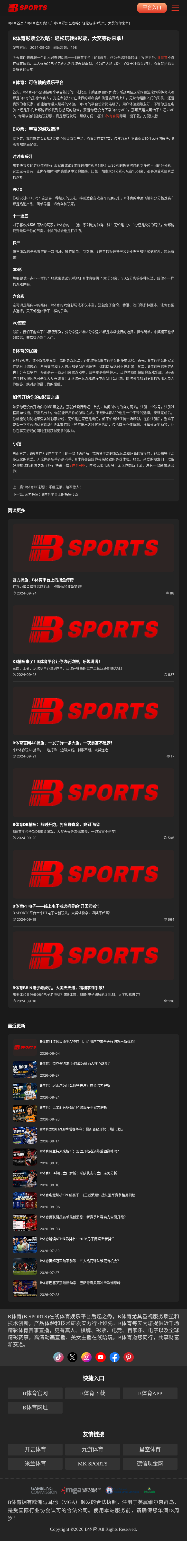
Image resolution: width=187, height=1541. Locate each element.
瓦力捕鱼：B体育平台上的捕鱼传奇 (51, 494)
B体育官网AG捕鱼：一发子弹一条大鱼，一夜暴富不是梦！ (63, 742)
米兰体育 (35, 1464)
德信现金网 (150, 1464)
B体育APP (77, 465)
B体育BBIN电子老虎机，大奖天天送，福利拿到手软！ (59, 987)
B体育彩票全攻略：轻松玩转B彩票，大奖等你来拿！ (92, 23)
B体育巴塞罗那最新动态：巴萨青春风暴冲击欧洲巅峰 (80, 1283)
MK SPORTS (92, 1464)
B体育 (162, 57)
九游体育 (92, 1449)
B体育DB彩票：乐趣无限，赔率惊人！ (54, 487)
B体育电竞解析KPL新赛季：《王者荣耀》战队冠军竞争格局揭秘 (87, 1195)
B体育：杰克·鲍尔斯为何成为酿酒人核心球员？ (75, 1063)
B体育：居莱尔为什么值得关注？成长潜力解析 (75, 1085)
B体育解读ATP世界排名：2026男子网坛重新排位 (77, 1239)
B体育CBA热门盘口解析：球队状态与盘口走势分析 (78, 1173)
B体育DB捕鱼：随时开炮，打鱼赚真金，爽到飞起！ (58, 824)
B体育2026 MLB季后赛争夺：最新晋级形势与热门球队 (81, 1129)
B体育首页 (16, 23)
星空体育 (150, 1449)
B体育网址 (35, 1408)
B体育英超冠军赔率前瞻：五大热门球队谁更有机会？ (80, 1261)
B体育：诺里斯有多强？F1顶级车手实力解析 (73, 1107)
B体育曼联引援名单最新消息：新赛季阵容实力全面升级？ (83, 1217)
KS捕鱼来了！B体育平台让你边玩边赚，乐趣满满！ (57, 661)
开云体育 (35, 1449)
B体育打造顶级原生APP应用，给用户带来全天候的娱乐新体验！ (88, 1041)
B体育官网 (111, 116)
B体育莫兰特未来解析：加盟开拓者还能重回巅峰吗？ (80, 1151)
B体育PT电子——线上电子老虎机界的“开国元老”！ (57, 906)
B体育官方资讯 (38, 23)
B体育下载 (92, 1393)
